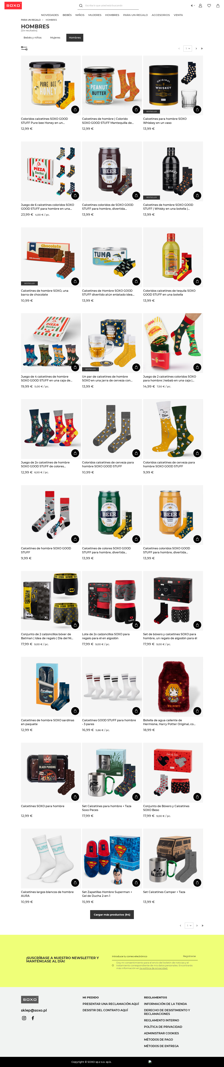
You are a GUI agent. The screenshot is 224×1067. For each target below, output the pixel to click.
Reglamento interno (161, 1020)
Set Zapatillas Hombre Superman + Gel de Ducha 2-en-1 (107, 894)
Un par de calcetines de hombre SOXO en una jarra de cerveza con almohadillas (106, 379)
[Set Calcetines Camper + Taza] (173, 858)
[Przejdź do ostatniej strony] (202, 48)
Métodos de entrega (161, 1046)
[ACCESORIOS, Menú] (172, 14)
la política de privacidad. (153, 968)
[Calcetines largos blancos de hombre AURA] (51, 858)
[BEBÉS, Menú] (73, 14)
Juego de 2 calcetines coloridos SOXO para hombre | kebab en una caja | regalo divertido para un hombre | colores (169, 379)
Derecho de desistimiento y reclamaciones (167, 1012)
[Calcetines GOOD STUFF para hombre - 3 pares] (112, 687)
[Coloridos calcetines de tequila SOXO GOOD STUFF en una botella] (173, 257)
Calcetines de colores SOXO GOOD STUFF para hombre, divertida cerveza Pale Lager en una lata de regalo (106, 550)
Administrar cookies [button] (161, 1033)
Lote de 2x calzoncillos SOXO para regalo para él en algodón (106, 636)
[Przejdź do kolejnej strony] (196, 48)
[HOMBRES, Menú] (121, 14)
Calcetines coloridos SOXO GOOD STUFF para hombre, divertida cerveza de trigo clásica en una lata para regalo (168, 550)
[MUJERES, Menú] (103, 14)
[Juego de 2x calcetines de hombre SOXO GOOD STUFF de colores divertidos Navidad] (51, 429)
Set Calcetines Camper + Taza (164, 892)
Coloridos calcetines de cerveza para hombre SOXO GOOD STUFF (108, 464)
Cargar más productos (111, 914)
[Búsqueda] (81, 6)
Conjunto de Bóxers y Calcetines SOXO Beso (166, 808)
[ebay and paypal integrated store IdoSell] (176, 1062)
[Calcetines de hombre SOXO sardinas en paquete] (51, 687)
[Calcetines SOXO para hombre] (51, 773)
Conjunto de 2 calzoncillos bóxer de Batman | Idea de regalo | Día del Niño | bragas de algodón (48, 636)
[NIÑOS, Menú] (86, 14)
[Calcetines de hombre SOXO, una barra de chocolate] (51, 257)
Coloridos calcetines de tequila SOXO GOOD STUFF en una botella (169, 292)
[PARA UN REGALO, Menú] (150, 14)
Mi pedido (91, 997)
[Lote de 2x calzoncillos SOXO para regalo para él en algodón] (112, 601)
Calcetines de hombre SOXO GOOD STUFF (46, 550)
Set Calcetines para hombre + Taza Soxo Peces (106, 808)
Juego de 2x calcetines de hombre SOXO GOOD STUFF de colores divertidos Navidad (45, 465)
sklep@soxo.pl (34, 1010)
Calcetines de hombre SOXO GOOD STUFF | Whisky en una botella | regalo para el (168, 207)
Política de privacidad (163, 1027)
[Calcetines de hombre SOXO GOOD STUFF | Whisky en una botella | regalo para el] (173, 171)
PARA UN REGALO (31, 20)
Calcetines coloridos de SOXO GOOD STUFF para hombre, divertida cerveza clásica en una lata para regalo (107, 207)
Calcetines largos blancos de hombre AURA (47, 894)
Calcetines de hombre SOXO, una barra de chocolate (44, 292)
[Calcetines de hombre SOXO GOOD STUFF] (51, 515)
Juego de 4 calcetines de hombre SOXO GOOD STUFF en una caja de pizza (45, 379)
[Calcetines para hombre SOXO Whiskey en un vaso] (173, 85)
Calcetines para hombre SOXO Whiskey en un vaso (165, 120)
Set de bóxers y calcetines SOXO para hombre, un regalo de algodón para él (170, 636)
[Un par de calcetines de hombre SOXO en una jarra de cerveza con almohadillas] (112, 343)
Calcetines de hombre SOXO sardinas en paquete (47, 722)
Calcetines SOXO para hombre (42, 806)
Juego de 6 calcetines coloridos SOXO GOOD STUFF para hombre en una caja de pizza (47, 207)
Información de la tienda (165, 1004)
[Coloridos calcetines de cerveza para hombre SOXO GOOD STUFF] (112, 429)
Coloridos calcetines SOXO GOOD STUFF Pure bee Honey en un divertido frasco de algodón (44, 121)
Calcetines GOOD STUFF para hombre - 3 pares (109, 722)
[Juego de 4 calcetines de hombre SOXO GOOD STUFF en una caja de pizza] (51, 343)
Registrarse (189, 956)
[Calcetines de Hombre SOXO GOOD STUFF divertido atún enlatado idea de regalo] (112, 257)
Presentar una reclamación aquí (111, 1004)
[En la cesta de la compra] (75, 110)
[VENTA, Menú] (185, 14)
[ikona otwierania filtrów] (24, 48)
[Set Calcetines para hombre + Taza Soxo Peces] (112, 773)
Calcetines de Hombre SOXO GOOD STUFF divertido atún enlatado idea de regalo (107, 293)
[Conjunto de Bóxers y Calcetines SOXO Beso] (173, 773)
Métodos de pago (158, 1039)
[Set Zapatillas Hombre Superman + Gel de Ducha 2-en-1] (112, 858)
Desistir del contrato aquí (105, 1010)
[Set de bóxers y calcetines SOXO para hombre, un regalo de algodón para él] (173, 601)
